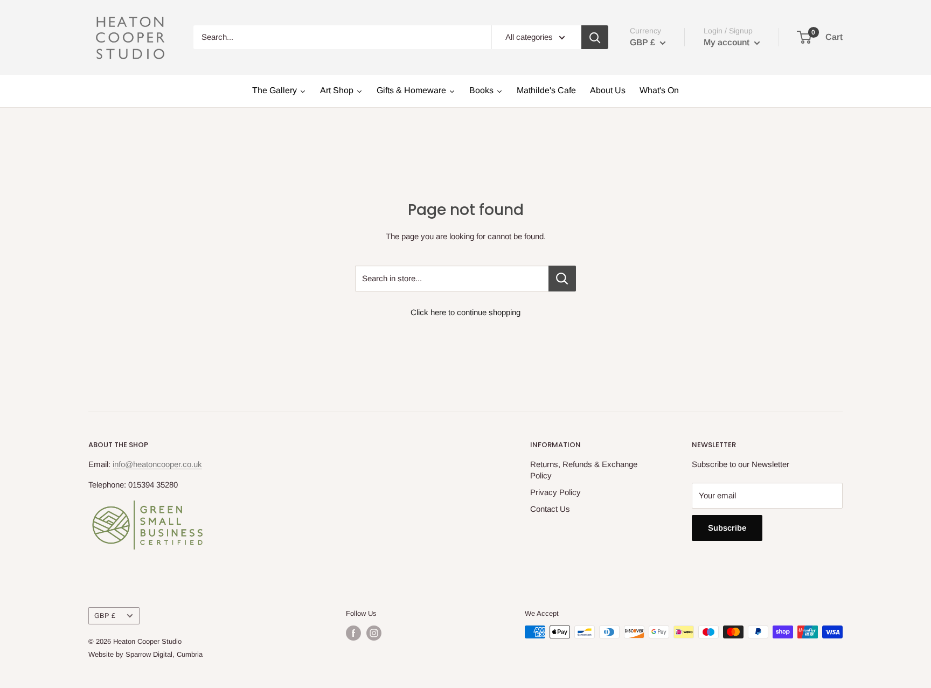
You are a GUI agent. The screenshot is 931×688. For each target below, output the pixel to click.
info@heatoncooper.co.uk (157, 464)
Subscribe (727, 527)
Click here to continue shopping (465, 312)
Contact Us (550, 508)
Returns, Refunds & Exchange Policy (583, 470)
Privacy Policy (555, 492)
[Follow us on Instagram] (373, 633)
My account (728, 42)
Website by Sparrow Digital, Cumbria (145, 654)
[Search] (594, 37)
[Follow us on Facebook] (353, 633)
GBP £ (104, 615)
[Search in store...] (562, 278)
